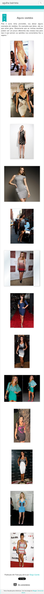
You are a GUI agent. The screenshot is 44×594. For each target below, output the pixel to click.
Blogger (35, 591)
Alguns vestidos (25, 17)
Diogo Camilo (35, 574)
